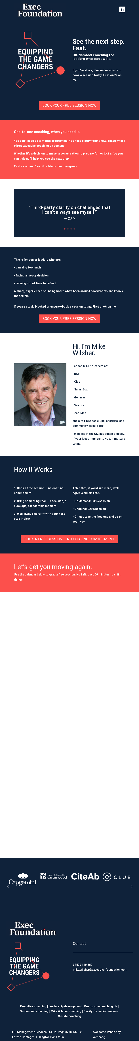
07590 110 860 (82, 964)
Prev (7, 886)
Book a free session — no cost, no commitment (69, 539)
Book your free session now (69, 105)
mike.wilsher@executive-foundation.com (100, 969)
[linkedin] (122, 9)
